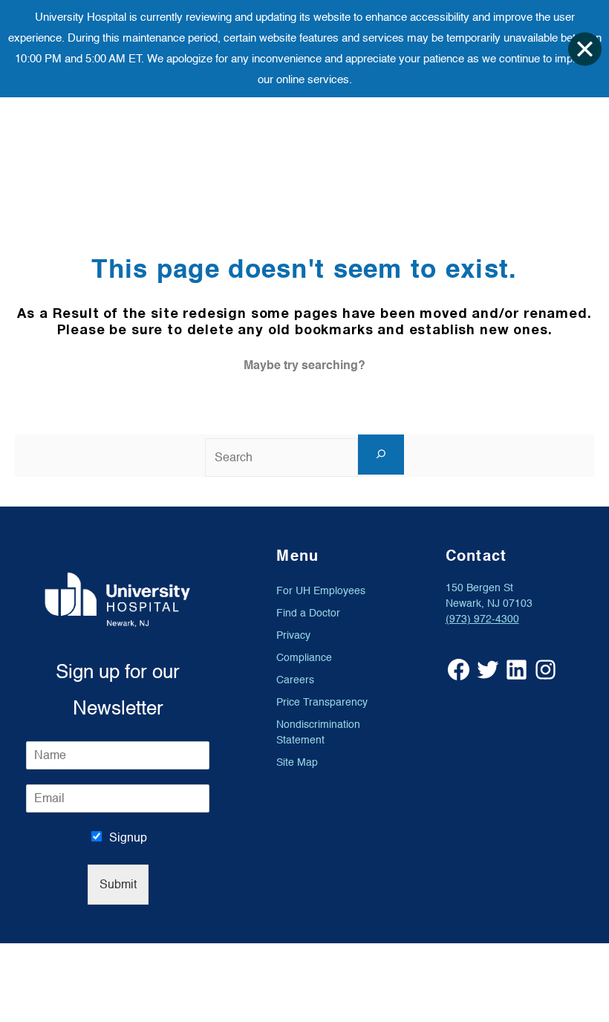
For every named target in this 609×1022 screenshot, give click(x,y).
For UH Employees (320, 590)
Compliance (304, 657)
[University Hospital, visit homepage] (118, 599)
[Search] (381, 454)
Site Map (297, 762)
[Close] (585, 48)
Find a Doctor (308, 613)
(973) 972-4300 (482, 619)
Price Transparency (322, 702)
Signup (128, 837)
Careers (295, 680)
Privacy (293, 635)
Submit (118, 884)
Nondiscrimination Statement (318, 732)
